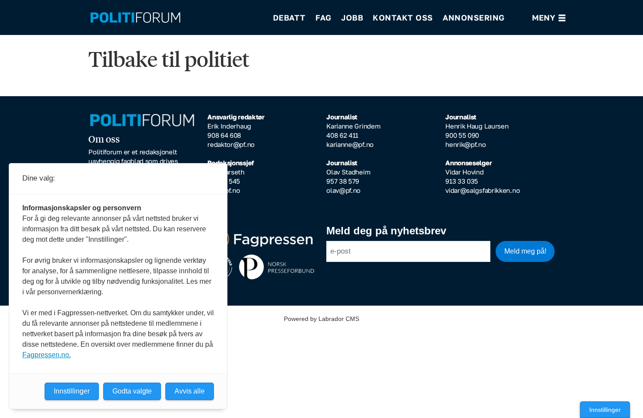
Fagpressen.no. (46, 355)
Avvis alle (190, 391)
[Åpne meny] (548, 17)
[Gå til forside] (176, 17)
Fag (323, 17)
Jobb (352, 17)
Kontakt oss (403, 17)
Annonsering (474, 17)
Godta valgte (132, 391)
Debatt (289, 17)
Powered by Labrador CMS (321, 318)
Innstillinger (605, 409)
